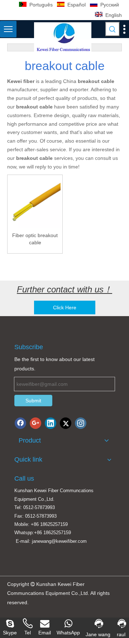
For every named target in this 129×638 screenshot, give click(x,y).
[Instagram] (80, 423)
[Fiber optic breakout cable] (35, 202)
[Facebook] (20, 423)
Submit (33, 400)
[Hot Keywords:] (112, 29)
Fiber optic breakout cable (35, 238)
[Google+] (35, 423)
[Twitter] (65, 423)
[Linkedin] (50, 423)
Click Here (64, 307)
